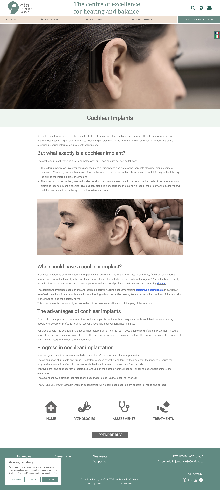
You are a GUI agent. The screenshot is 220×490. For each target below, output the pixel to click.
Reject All (33, 479)
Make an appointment (198, 19)
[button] (12, 19)
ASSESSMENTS (124, 419)
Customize (16, 479)
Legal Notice (126, 483)
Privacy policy (94, 483)
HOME (51, 419)
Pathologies (53, 19)
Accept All (49, 479)
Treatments (144, 19)
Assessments (99, 19)
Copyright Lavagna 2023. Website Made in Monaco (109, 479)
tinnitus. (161, 283)
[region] (33, 471)
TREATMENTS (163, 419)
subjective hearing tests (149, 289)
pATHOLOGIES (84, 419)
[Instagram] (201, 480)
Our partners (101, 461)
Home (13, 19)
